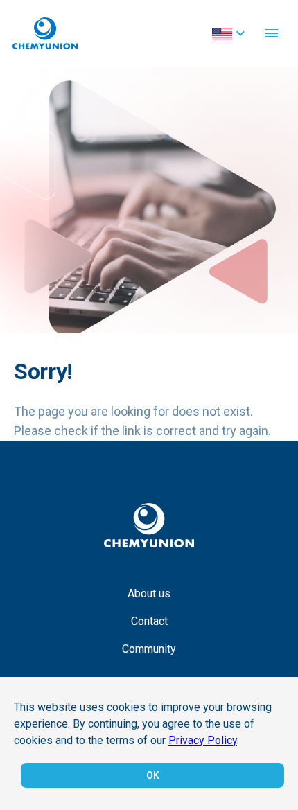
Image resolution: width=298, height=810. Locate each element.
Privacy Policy (202, 740)
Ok (152, 775)
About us (149, 593)
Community (149, 648)
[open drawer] (272, 33)
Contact (149, 621)
